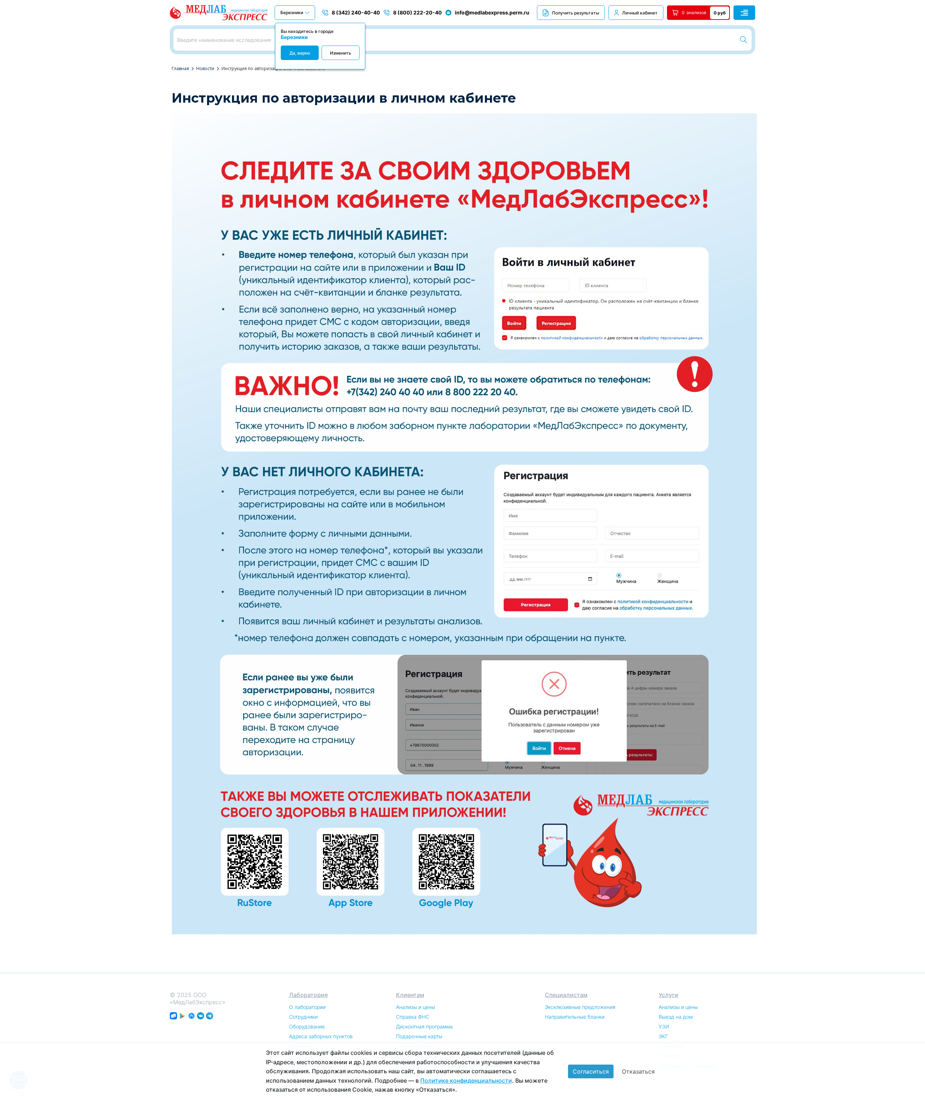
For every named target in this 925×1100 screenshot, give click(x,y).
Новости (205, 68)
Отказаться (638, 1071)
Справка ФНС (412, 1017)
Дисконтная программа (424, 1026)
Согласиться (591, 1071)
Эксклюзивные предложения (580, 1007)
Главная (180, 68)
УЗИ (664, 1026)
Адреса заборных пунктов (321, 1036)
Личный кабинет (640, 13)
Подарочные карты (419, 1036)
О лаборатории (307, 1007)
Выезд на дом (676, 1017)
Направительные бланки (575, 1017)
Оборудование (307, 1026)
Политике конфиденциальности (466, 1080)
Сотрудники (303, 1017)
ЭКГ (663, 1036)
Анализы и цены (415, 1007)
